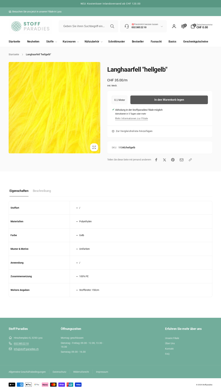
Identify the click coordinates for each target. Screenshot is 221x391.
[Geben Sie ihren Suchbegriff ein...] (112, 26)
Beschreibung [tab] (42, 191)
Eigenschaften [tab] (18, 191)
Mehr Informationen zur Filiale (131, 118)
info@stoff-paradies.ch (26, 349)
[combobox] (88, 26)
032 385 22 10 (21, 343)
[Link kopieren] (190, 159)
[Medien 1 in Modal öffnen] (54, 108)
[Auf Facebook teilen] (156, 159)
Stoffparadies (207, 385)
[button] (201, 26)
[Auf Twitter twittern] (164, 159)
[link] (35, 11)
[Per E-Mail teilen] (181, 160)
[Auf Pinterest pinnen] (173, 159)
